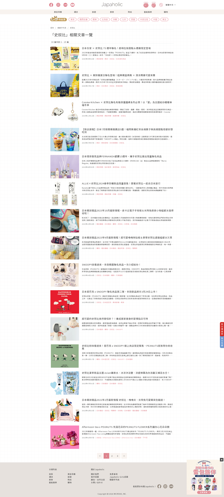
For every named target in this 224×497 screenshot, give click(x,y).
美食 (112, 11)
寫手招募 (95, 476)
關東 (95, 19)
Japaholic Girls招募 (119, 476)
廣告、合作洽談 (98, 479)
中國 (155, 19)
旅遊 (94, 11)
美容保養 (58, 11)
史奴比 (72, 28)
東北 (164, 19)
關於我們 (95, 474)
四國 (133, 19)
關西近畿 (84, 19)
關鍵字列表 (62, 28)
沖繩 (115, 19)
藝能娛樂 (148, 11)
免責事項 (114, 474)
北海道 (105, 19)
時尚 (130, 11)
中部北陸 (144, 19)
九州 (124, 19)
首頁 (52, 28)
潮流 (76, 11)
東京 (73, 19)
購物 (166, 11)
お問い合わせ (97, 482)
